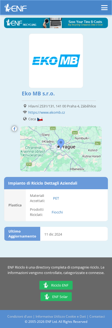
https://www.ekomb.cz (46, 112)
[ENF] (15, 9)
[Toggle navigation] (104, 5)
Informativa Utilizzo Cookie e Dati (61, 316)
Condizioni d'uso (19, 316)
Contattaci (97, 316)
